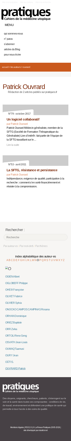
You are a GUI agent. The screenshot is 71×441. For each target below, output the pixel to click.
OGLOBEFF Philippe (16, 283)
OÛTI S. (9, 362)
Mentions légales (17, 427)
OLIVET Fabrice (13, 296)
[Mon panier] (53, 24)
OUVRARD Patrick (15, 368)
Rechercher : (15, 230)
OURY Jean (11, 355)
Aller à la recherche (43, 2)
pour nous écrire (12, 54)
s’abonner (9, 44)
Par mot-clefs (26, 246)
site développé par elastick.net (35, 430)
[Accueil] (26, 14)
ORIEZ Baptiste (13, 322)
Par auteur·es (10, 246)
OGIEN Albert (12, 276)
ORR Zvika (11, 329)
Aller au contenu (26, 2)
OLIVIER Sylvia (13, 302)
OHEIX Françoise (14, 289)
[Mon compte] (59, 24)
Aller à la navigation (10, 2)
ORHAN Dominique (15, 316)
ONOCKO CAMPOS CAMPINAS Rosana (27, 309)
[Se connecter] (65, 24)
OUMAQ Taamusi (14, 348)
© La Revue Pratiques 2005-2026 (46, 427)
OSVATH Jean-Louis (16, 342)
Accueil (5, 67)
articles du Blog (12, 49)
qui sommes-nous (13, 33)
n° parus (8, 38)
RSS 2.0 (28, 427)
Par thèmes (41, 246)
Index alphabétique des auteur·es (35, 256)
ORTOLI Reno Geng (16, 335)
